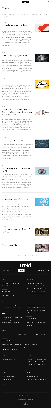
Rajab (43, 310)
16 (22, 255)
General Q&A (29, 325)
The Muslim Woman (7, 359)
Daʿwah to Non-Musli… (41, 335)
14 (18, 255)
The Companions (42, 379)
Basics (40, 14)
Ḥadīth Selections (16, 320)
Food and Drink (5, 349)
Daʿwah (4, 330)
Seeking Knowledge (31, 318)
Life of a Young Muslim (11, 245)
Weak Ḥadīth (16, 322)
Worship (28, 301)
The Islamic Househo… (31, 364)
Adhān (28, 305)
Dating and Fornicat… (26, 347)
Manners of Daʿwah (18, 335)
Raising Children (6, 376)
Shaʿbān (28, 313)
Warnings (13, 295)
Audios (9, 14)
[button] (2, 2)
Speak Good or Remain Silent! (14, 81)
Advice (3, 295)
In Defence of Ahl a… (31, 283)
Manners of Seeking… (42, 322)
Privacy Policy (30, 399)
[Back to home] (25, 2)
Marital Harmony (30, 362)
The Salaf (36, 376)
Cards (13, 14)
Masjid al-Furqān (6, 389)
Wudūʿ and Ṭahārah (35, 305)
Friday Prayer (29, 310)
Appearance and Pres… (7, 344)
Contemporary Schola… (31, 379)
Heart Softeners (6, 291)
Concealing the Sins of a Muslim (14, 141)
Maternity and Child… (40, 362)
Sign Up (21, 270)
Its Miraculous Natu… (7, 305)
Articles (4, 14)
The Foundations (6, 283)
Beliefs (45, 14)
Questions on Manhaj (41, 286)
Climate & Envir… (27, 344)
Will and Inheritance (6, 379)
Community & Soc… (36, 344)
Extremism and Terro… (37, 347)
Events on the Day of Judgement (14, 55)
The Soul (8, 295)
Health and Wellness (15, 349)
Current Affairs (17, 347)
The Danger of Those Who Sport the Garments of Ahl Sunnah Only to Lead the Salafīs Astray (17, 112)
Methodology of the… (31, 291)
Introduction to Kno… (31, 322)
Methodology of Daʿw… (29, 335)
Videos (18, 14)
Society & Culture (6, 340)
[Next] (39, 255)
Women (4, 355)
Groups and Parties (30, 293)
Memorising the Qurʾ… (7, 307)
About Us (13, 389)
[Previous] (11, 255)
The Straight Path (15, 283)
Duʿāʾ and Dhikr (37, 310)
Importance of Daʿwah (7, 335)
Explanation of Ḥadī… (7, 322)
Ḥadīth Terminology (6, 320)
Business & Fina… (18, 344)
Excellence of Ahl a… (7, 317)
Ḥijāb (14, 359)
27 (36, 255)
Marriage (28, 355)
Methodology (5, 16)
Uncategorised (33, 14)
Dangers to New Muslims (8, 286)
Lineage (12, 376)
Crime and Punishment (7, 347)
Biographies (29, 372)
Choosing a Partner (30, 359)
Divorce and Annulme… (31, 367)
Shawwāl (39, 313)
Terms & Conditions (22, 399)
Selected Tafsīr (17, 307)
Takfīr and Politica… (40, 293)
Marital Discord (41, 364)
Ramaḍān (34, 313)
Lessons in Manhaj (30, 286)
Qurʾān (11, 16)
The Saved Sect (40, 283)
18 (27, 255)
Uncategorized (25, 14)
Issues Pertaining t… (42, 307)
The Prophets (29, 376)
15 (20, 255)
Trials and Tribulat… (31, 288)
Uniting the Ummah (41, 288)
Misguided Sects (41, 291)
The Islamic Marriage (41, 359)
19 (30, 255)
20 (32, 255)
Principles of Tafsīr (17, 305)
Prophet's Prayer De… (31, 307)
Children (4, 372)
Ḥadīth (3, 313)
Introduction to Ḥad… (17, 317)
